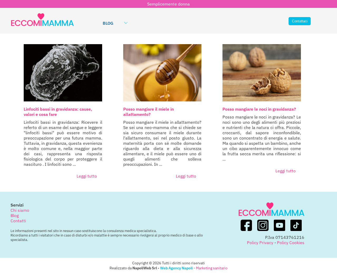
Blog (108, 23)
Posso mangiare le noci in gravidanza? (259, 109)
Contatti (18, 220)
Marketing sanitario (211, 267)
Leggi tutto (87, 176)
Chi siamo (20, 210)
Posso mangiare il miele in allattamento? (148, 111)
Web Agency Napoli (176, 267)
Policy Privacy (260, 242)
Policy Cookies (290, 242)
